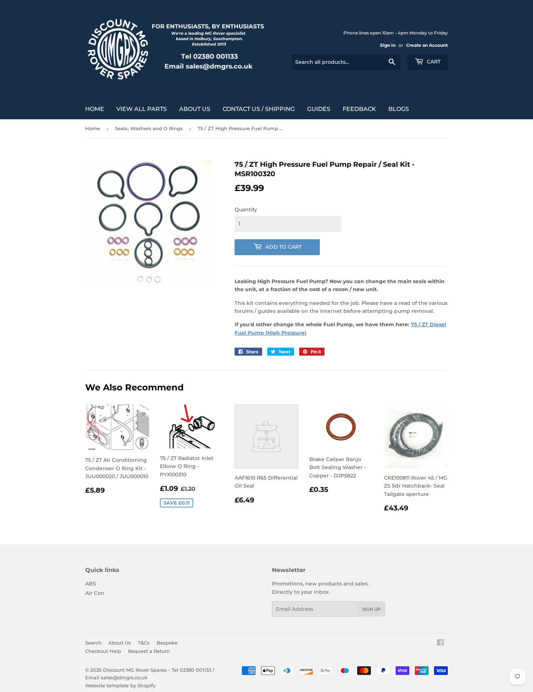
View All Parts (141, 108)
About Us (194, 108)
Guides (318, 108)
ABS (90, 583)
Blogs (398, 108)
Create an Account (427, 45)
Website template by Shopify (120, 685)
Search (93, 643)
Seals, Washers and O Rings (149, 128)
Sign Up (371, 609)
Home (94, 108)
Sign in (388, 45)
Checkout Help (103, 651)
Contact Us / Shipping (259, 108)
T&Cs (144, 643)
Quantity (246, 209)
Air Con (94, 593)
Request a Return (149, 651)
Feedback (359, 108)
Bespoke (167, 643)
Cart (433, 61)
